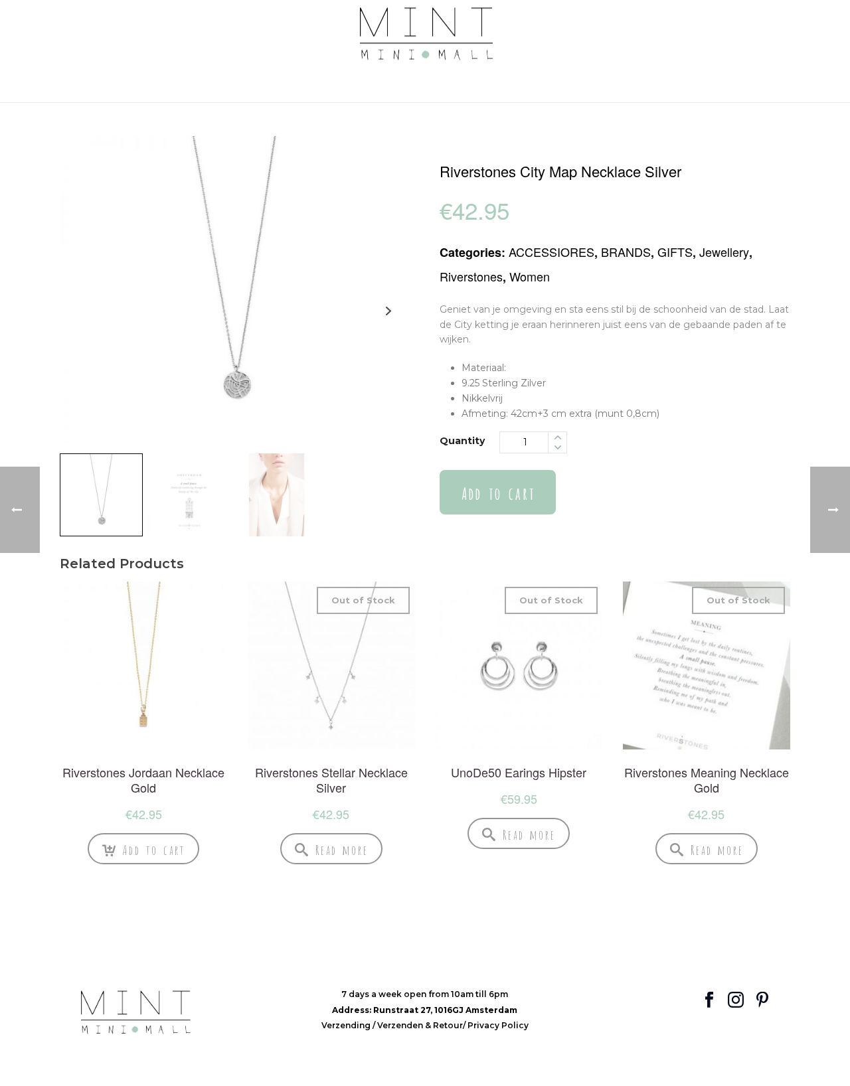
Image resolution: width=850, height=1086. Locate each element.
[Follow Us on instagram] (736, 1001)
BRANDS (626, 251)
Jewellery (724, 251)
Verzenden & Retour (420, 1025)
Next (388, 311)
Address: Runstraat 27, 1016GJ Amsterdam (424, 1010)
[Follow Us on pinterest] (762, 1001)
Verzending (347, 1025)
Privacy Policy (498, 1025)
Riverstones (471, 276)
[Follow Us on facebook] (709, 1001)
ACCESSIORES (551, 251)
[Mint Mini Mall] (425, 34)
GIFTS (675, 251)
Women (529, 276)
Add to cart (498, 492)
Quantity (462, 441)
